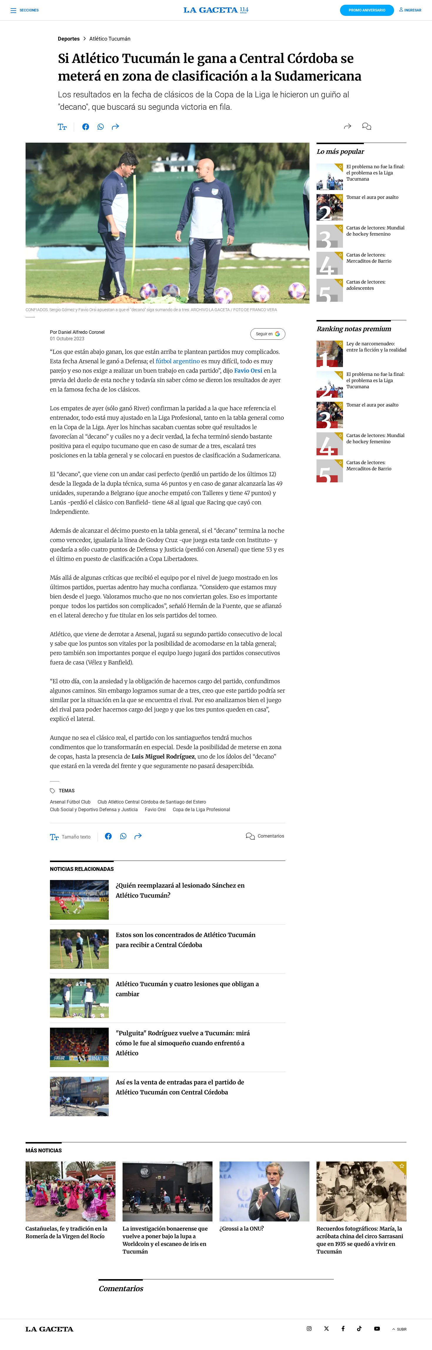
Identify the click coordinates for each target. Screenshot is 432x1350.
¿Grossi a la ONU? (242, 1228)
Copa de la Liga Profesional (201, 809)
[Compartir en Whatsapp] (101, 128)
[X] (326, 1329)
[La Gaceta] (216, 10)
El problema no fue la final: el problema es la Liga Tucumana (375, 173)
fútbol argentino (178, 361)
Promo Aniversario (367, 10)
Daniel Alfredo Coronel (81, 332)
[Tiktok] (359, 1329)
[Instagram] (309, 1329)
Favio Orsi (155, 809)
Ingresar (412, 10)
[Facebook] (343, 1329)
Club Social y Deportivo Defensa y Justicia (94, 809)
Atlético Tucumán (109, 39)
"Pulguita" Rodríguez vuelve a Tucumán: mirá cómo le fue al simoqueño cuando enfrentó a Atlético (183, 1043)
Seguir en (264, 333)
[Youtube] (377, 1329)
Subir (401, 1329)
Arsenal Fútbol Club (70, 802)
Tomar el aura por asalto (372, 197)
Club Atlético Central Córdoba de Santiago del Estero (152, 802)
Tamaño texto (76, 837)
